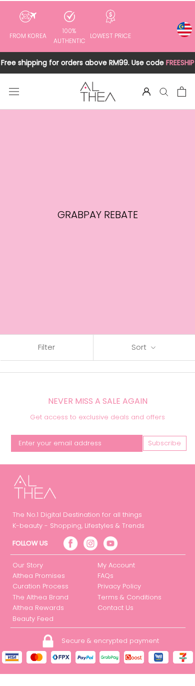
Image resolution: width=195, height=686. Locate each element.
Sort (140, 347)
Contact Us (116, 607)
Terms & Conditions (130, 597)
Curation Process (40, 586)
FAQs (106, 575)
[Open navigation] (14, 92)
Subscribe (164, 443)
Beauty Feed (33, 618)
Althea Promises (38, 575)
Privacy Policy (119, 586)
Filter (46, 347)
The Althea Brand (40, 597)
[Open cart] (182, 92)
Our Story (27, 565)
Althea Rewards (38, 607)
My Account (116, 565)
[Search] (164, 91)
